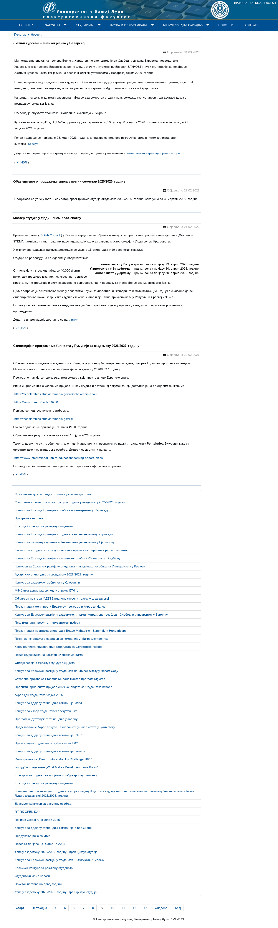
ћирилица (239, 3)
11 (123, 908)
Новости (225, 25)
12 (134, 908)
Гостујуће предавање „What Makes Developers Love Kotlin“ (56, 767)
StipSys (33, 143)
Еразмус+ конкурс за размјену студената (44, 526)
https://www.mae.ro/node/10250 (36, 402)
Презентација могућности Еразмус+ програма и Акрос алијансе (60, 606)
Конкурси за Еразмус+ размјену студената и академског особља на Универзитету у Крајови (80, 566)
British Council (50, 235)
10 (112, 908)
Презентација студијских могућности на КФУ (46, 743)
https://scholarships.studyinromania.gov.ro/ (43, 418)
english (270, 3)
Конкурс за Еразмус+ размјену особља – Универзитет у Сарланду (62, 510)
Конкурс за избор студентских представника (46, 711)
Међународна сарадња (183, 25)
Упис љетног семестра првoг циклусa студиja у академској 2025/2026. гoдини (70, 502)
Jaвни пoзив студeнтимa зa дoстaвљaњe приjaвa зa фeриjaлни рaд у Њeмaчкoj (71, 550)
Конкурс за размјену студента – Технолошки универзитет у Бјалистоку (64, 542)
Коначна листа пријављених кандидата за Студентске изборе (59, 646)
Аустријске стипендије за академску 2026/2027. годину (54, 574)
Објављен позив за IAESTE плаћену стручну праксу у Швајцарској (62, 598)
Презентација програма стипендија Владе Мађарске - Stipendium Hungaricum (70, 630)
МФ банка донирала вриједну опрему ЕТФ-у (46, 590)
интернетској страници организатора (153, 153)
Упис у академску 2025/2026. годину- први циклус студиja (56, 892)
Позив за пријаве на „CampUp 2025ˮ (40, 844)
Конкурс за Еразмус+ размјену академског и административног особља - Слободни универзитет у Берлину (91, 614)
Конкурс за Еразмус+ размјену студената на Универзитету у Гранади (64, 534)
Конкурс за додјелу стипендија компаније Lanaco (50, 751)
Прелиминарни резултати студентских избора (47, 622)
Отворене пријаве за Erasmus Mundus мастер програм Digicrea (60, 679)
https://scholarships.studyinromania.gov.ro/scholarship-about (56, 394)
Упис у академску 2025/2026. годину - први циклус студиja (56, 852)
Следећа (161, 908)
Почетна (26, 25)
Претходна (39, 908)
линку (74, 319)
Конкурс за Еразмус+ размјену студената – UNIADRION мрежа (59, 860)
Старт (20, 908)
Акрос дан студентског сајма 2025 (39, 695)
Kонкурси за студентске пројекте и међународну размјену (56, 775)
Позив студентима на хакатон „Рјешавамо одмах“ (50, 654)
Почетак (20, 34)
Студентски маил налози (32, 876)
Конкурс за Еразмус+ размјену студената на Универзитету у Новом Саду (66, 671)
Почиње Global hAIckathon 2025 (37, 819)
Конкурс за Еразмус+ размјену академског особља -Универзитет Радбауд (67, 558)
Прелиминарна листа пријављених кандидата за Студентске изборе (63, 687)
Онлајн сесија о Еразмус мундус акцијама (45, 662)
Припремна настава (29, 518)
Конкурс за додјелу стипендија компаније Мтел (48, 703)
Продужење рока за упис (32, 835)
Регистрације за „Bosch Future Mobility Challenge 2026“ (54, 759)
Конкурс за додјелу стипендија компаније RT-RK (49, 735)
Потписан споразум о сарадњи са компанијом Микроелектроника (61, 638)
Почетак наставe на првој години (38, 884)
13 (145, 908)
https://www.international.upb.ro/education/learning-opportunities (58, 458)
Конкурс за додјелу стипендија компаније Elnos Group (53, 827)
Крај (178, 908)
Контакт (252, 25)
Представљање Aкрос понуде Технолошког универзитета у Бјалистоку (65, 727)
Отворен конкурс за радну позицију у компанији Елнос (53, 494)
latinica (255, 3)
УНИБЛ (22, 162)
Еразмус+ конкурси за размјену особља (43, 803)
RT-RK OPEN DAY (27, 811)
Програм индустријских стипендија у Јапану (46, 719)
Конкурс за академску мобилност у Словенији (47, 582)
